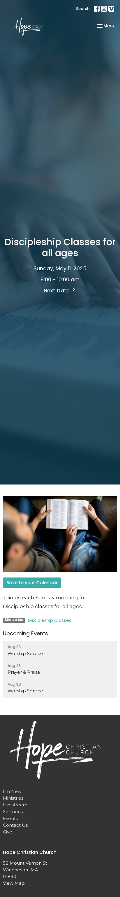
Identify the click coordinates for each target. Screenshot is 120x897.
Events (10, 818)
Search (82, 8)
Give (7, 832)
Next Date (57, 290)
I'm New (12, 791)
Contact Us (15, 825)
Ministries (13, 798)
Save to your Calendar (32, 583)
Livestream (15, 805)
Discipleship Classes (49, 620)
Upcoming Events (25, 633)
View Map (14, 883)
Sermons (13, 811)
